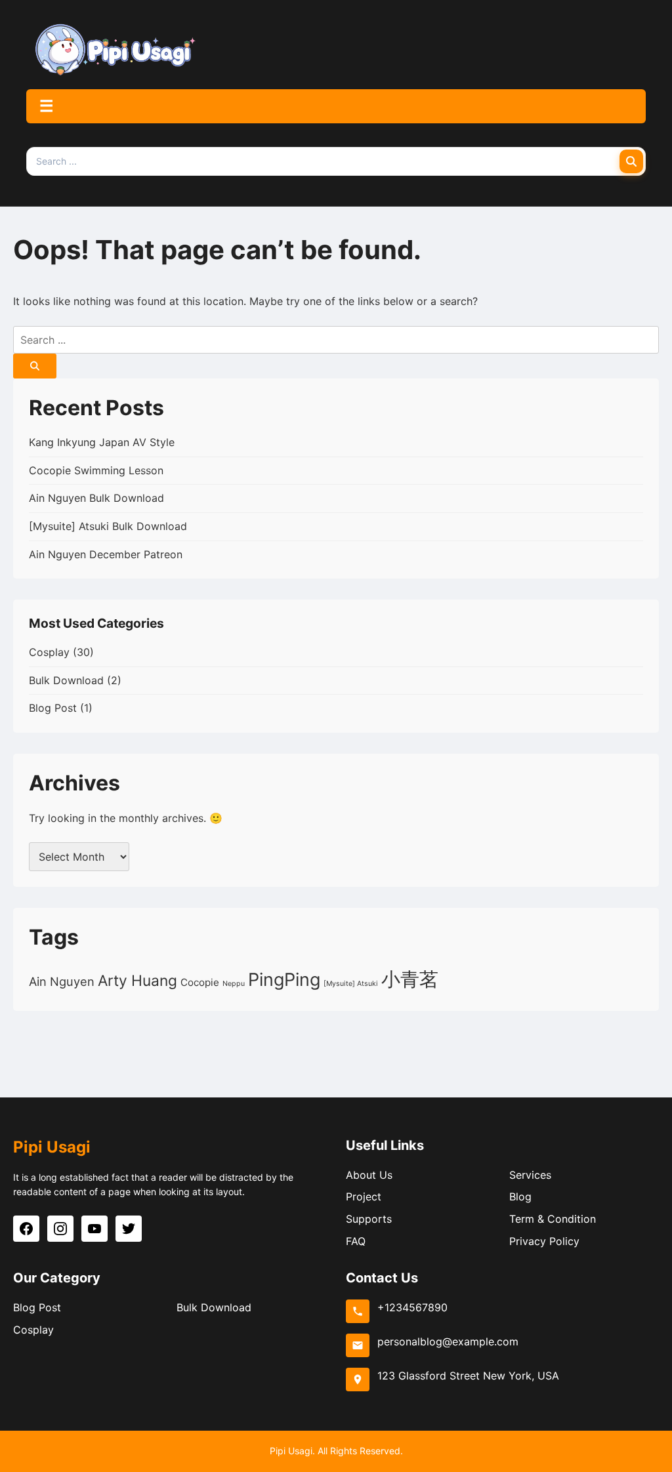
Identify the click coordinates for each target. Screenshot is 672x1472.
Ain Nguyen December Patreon (105, 554)
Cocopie (199, 982)
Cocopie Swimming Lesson (96, 470)
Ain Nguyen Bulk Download (96, 497)
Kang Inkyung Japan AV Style (102, 442)
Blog (520, 1196)
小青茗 (409, 979)
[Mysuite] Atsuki (351, 983)
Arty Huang (137, 980)
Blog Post (53, 707)
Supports (369, 1218)
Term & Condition (552, 1218)
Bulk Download (66, 680)
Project (363, 1196)
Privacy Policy (544, 1241)
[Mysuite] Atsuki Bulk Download (108, 526)
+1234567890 (412, 1307)
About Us (369, 1174)
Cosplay (49, 652)
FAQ (356, 1241)
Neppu (233, 983)
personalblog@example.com (447, 1341)
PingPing (284, 980)
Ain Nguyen (61, 981)
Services (530, 1174)
